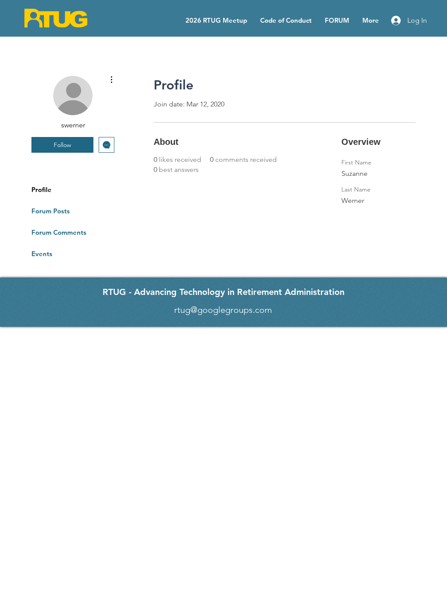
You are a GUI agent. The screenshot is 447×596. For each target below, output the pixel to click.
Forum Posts (50, 211)
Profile (41, 189)
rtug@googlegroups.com (223, 310)
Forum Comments (58, 232)
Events (41, 254)
